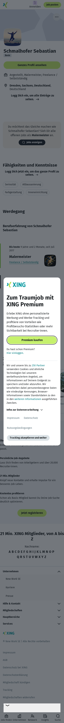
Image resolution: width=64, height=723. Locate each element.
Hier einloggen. (15, 353)
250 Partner (38, 365)
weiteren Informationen (27, 399)
